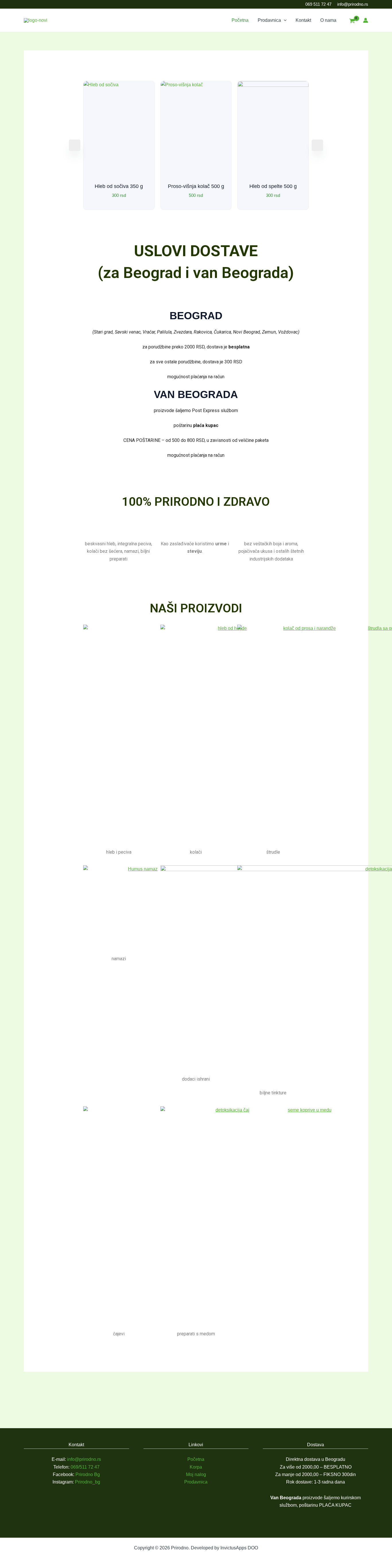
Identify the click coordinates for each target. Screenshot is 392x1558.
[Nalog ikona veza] (365, 20)
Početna (240, 20)
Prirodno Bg (87, 1474)
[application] (284, 20)
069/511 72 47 (85, 1467)
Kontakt (303, 20)
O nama (328, 20)
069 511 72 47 (318, 4)
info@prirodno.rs (352, 4)
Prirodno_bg (87, 1481)
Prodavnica (269, 20)
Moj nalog (196, 1474)
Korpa (196, 1467)
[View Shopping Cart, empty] (352, 21)
